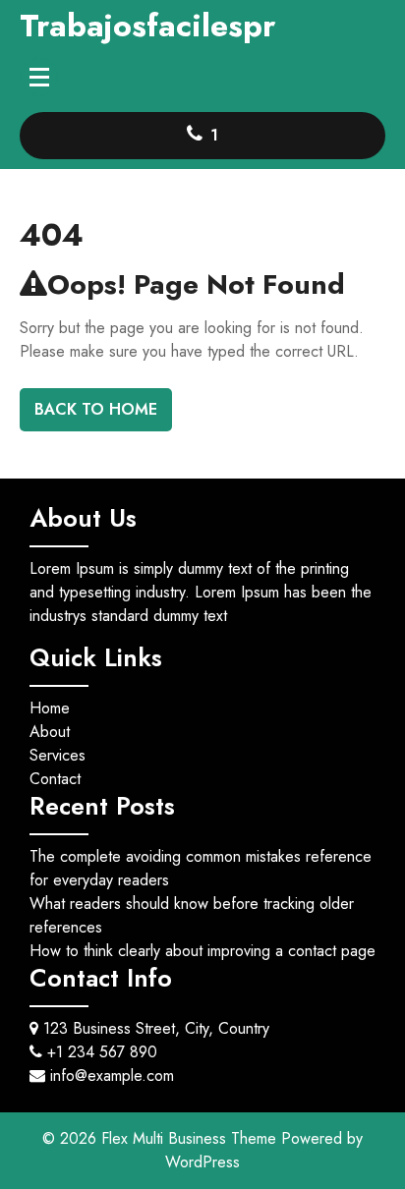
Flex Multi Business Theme (191, 1138)
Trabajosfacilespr (147, 25)
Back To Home (95, 409)
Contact (55, 778)
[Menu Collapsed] (39, 76)
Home (49, 708)
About (49, 731)
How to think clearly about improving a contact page (202, 950)
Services (57, 755)
